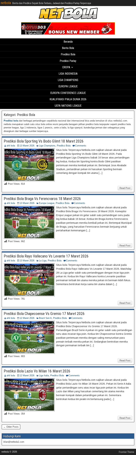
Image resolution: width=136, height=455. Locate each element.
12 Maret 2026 (27, 318)
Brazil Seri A (45, 318)
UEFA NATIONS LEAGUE (68, 105)
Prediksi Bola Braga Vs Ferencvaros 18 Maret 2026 (42, 198)
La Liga (42, 260)
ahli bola (11, 145)
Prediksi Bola (68, 54)
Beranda (68, 41)
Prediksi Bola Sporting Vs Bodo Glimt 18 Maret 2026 (44, 141)
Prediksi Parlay (68, 61)
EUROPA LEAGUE (68, 86)
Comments (80, 145)
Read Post (125, 188)
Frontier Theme (126, 452)
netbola (6, 3)
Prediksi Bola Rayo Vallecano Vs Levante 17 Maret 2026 (46, 256)
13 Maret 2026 (27, 145)
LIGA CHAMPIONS (68, 80)
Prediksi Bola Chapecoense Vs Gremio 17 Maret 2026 (44, 313)
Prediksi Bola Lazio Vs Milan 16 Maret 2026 (37, 371)
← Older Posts (11, 426)
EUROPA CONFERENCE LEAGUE (68, 93)
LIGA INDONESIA (68, 73)
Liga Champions (47, 145)
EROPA (66, 67)
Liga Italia (44, 375)
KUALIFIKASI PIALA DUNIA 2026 (68, 99)
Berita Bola (68, 48)
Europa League (46, 203)
